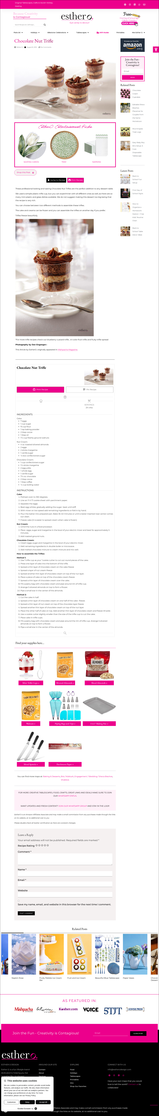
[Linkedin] (135, 4)
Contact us (133, 1084)
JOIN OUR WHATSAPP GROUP (73, 806)
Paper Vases (128, 978)
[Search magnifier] (44, 24)
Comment (24, 852)
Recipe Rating (26, 846)
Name (22, 869)
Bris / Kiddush (67, 776)
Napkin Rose (18, 978)
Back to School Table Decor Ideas (137, 231)
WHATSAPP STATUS (67, 796)
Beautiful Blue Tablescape (107, 978)
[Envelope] (144, 4)
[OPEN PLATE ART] (22, 32)
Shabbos (65, 780)
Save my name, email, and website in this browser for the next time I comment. (64, 904)
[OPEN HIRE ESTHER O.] (144, 32)
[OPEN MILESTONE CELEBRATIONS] (68, 32)
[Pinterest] (125, 4)
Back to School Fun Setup (137, 179)
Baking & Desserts (51, 776)
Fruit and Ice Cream (76, 978)
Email (22, 880)
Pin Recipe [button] (91, 389)
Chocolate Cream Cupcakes (136, 93)
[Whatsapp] (139, 4)
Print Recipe (77, 180)
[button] (156, 50)
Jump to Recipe (57, 180)
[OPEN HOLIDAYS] (39, 32)
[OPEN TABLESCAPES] (88, 32)
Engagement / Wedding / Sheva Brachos (93, 776)
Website (23, 890)
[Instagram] (130, 4)
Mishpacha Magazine (67, 350)
